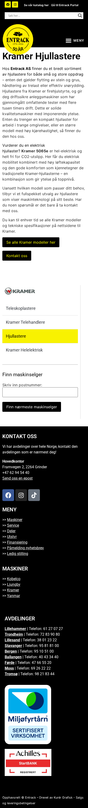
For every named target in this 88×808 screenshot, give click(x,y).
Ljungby (13, 584)
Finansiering (17, 542)
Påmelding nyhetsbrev (25, 548)
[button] (75, 40)
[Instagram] (15, 4)
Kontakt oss (16, 255)
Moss (9, 668)
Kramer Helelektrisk (24, 349)
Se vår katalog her (37, 5)
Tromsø (11, 674)
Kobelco (13, 579)
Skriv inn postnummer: (22, 385)
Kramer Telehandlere (25, 322)
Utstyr (12, 536)
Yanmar (13, 596)
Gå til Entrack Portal (64, 5)
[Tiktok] (34, 495)
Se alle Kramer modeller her (30, 242)
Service (13, 525)
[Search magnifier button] (80, 15)
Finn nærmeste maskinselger (31, 406)
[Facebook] (8, 4)
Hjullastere (16, 336)
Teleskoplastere (21, 308)
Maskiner (14, 519)
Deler (11, 531)
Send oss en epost (17, 478)
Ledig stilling (17, 553)
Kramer (13, 590)
